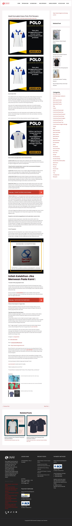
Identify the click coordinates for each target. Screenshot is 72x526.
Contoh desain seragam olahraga (60, 124)
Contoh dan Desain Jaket (58, 110)
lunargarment (16, 336)
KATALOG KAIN (61, 3)
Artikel (54, 98)
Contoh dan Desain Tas (58, 120)
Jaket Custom (56, 134)
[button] (36, 3)
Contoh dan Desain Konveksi (26, 18)
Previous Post (5, 406)
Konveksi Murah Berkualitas (59, 160)
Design (54, 126)
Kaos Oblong (55, 150)
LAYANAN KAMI (33, 3)
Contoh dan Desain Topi (58, 122)
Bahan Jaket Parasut (57, 104)
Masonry (55, 164)
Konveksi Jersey (56, 156)
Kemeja (54, 154)
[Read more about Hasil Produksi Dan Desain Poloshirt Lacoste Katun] (14, 425)
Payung (54, 166)
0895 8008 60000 (13, 339)
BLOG (67, 3)
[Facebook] (8, 512)
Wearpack (55, 176)
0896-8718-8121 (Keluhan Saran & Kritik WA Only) (59, 486)
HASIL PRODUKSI (42, 3)
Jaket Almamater (56, 130)
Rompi (54, 170)
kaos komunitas (56, 148)
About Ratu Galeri (56, 94)
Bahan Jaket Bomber (57, 100)
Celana (54, 108)
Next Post (46, 406)
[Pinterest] (16, 512)
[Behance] (6, 513)
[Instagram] (13, 512)
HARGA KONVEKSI (53, 3)
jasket (54, 144)
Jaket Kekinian (56, 136)
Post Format (55, 168)
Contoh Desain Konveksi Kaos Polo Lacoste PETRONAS (31, 383)
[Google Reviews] (5, 512)
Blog (54, 106)
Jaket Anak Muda (56, 132)
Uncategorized (56, 174)
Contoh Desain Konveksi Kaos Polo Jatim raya (30, 375)
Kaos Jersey (55, 146)
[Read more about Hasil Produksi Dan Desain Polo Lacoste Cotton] (37, 425)
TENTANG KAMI (25, 3)
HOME (19, 3)
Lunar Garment (34, 326)
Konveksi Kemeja (56, 158)
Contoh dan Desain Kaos (14, 18)
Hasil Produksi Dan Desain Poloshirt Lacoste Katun (14, 438)
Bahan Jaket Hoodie (57, 102)
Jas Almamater (56, 142)
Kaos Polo (34, 18)
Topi (54, 172)
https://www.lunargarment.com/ (17, 345)
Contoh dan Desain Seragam (59, 118)
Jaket (54, 128)
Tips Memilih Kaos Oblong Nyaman (60, 67)
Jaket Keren (55, 138)
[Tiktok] (11, 512)
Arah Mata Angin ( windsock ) (59, 96)
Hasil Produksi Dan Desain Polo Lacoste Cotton (35, 438)
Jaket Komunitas (56, 140)
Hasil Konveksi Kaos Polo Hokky (27, 391)
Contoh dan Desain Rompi (58, 116)
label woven (55, 162)
